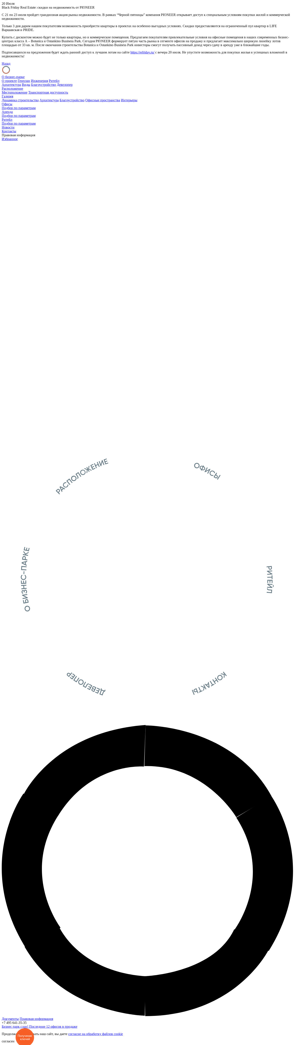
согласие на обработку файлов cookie (95, 1034)
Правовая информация (36, 1019)
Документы (10, 1019)
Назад (6, 63)
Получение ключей (25, 1037)
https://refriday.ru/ (142, 52)
